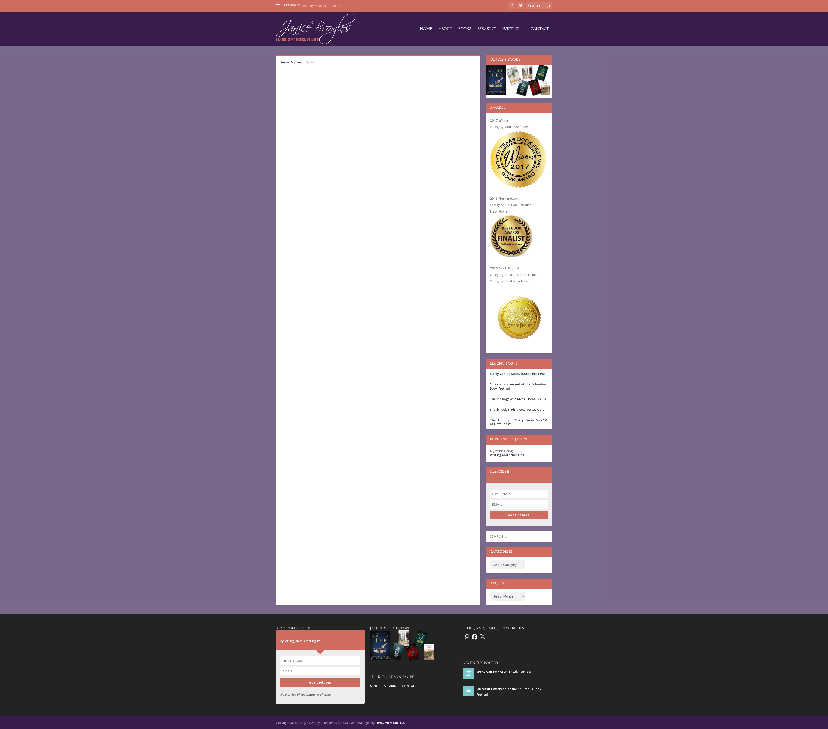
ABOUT (375, 686)
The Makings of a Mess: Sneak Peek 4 (518, 399)
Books (464, 29)
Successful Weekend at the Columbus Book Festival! (518, 386)
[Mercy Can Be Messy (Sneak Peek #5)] (468, 673)
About (445, 29)
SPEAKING (391, 686)
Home (426, 29)
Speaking (487, 29)
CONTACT (409, 686)
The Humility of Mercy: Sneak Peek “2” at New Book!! (518, 422)
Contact (540, 29)
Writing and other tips (507, 455)
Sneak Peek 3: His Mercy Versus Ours (517, 409)
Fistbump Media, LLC (390, 723)
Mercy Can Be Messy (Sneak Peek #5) (517, 374)
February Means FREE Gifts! (320, 6)
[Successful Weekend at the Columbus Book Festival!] (468, 691)
